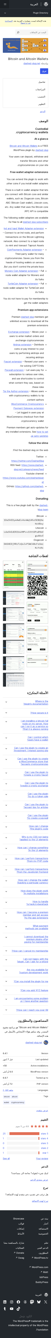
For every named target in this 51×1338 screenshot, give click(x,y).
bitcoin (7, 1097)
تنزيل (44, 71)
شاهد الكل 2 (8, 1090)
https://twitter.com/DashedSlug (27, 460)
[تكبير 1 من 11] (44, 564)
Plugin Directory (40, 13)
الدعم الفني (42, 1247)
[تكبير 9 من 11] (20, 643)
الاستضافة (43, 1228)
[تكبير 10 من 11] (20, 660)
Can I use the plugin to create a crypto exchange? (34, 784)
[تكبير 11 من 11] (20, 676)
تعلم (46, 1242)
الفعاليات (20, 1247)
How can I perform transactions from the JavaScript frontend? (31, 870)
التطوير (41, 104)
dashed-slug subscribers (35, 222)
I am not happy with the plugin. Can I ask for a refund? (32, 960)
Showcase (18, 1218)
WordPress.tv (39, 1257)
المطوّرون (43, 1252)
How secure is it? (39, 713)
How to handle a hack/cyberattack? (37, 903)
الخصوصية (43, 1233)
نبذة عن (44, 1218)
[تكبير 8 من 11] (20, 627)
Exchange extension (18, 331)
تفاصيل (41, 81)
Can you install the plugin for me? (31, 981)
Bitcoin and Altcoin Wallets (23, 145)
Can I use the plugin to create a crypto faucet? (36, 773)
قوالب (21, 1223)
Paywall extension (14, 370)
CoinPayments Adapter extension (24, 249)
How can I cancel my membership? (30, 951)
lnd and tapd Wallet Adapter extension (24, 228)
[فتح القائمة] (4, 4)
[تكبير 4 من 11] (44, 658)
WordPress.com (38, 1267)
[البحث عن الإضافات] (18, 32)
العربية (38, 1294)
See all (6, 1158)
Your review (42, 1158)
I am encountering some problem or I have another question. (31, 999)
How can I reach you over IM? (32, 1010)
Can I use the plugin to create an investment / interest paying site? (31, 749)
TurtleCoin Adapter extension (23, 283)
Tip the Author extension (16, 391)
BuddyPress (42, 1282)
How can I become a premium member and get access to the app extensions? (32, 915)
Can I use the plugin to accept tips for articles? (36, 806)
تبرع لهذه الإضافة (40, 1201)
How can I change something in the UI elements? (32, 849)
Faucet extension (13, 361)
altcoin (14, 1097)
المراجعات (40, 89)
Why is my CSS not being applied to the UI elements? (33, 838)
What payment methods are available (36, 927)
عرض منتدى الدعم (39, 1179)
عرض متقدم (42, 1110)
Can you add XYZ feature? (34, 990)
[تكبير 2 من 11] (44, 605)
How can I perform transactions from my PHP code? (31, 859)
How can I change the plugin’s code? (38, 827)
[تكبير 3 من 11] (44, 629)
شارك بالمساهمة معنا (14, 1242)
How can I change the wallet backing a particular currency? (32, 881)
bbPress (44, 1277)
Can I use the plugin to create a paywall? (37, 816)
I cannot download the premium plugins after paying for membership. (36, 939)
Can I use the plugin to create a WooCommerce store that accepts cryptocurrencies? (32, 761)
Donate (18, 1252)
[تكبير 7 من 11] (20, 611)
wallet (6, 1102)
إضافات (20, 1228)
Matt (44, 1272)
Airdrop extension (22, 344)
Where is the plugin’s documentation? (35, 702)
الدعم (42, 111)
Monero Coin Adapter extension (21, 270)
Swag (19, 1257)
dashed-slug (41, 150)
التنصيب (41, 96)
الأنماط (21, 1233)
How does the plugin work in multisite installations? (34, 892)
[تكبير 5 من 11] (20, 564)
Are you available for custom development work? (33, 971)
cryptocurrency (17, 1102)
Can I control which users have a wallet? (37, 738)
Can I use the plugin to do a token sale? (38, 795)
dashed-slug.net (32, 63)
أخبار (46, 1223)
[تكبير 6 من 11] (20, 594)
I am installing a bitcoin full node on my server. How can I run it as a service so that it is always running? (34, 725)
